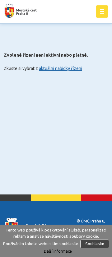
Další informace (58, 251)
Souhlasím (94, 243)
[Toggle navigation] (102, 11)
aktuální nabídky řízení (60, 68)
